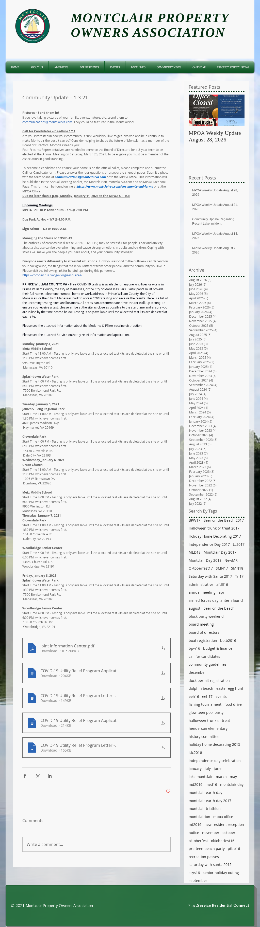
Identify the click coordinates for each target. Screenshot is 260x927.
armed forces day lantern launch (217, 600)
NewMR (231, 560)
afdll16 (222, 584)
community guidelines (207, 664)
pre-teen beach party (207, 848)
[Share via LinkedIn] (49, 775)
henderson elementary (208, 728)
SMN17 (222, 568)
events (221, 696)
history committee (204, 736)
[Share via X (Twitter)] (37, 775)
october (228, 832)
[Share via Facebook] (24, 775)
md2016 (195, 784)
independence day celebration (215, 760)
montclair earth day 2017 (210, 800)
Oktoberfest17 (201, 568)
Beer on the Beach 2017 (223, 520)
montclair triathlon (205, 808)
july (208, 768)
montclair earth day (205, 792)
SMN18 (237, 568)
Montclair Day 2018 (205, 560)
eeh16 (194, 696)
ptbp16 (234, 848)
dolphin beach (201, 688)
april (222, 592)
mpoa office (223, 816)
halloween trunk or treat (209, 720)
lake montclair (201, 776)
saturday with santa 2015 (210, 864)
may (233, 776)
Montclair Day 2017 (220, 552)
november (210, 832)
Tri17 (239, 576)
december (197, 672)
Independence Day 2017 (209, 544)
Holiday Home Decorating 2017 (215, 536)
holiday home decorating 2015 (214, 744)
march (221, 776)
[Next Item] (236, 110)
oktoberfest (198, 840)
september (198, 880)
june (217, 768)
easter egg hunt (229, 688)
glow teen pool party (206, 712)
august (194, 608)
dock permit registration (209, 680)
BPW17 (194, 520)
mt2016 (195, 824)
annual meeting (202, 592)
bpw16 (194, 648)
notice (194, 832)
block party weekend (206, 616)
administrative (201, 584)
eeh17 (207, 696)
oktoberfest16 (222, 840)
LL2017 (239, 544)
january (195, 768)
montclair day (231, 784)
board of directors (204, 632)
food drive (233, 704)
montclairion (199, 816)
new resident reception (224, 824)
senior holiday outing (221, 872)
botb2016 (228, 640)
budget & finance (217, 648)
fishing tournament (205, 704)
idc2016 (195, 752)
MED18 (195, 552)
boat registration (203, 640)
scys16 (194, 872)
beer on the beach (219, 608)
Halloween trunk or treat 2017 (214, 528)
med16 (211, 784)
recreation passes (204, 856)
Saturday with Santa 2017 (210, 576)
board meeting (201, 624)
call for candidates (204, 656)
